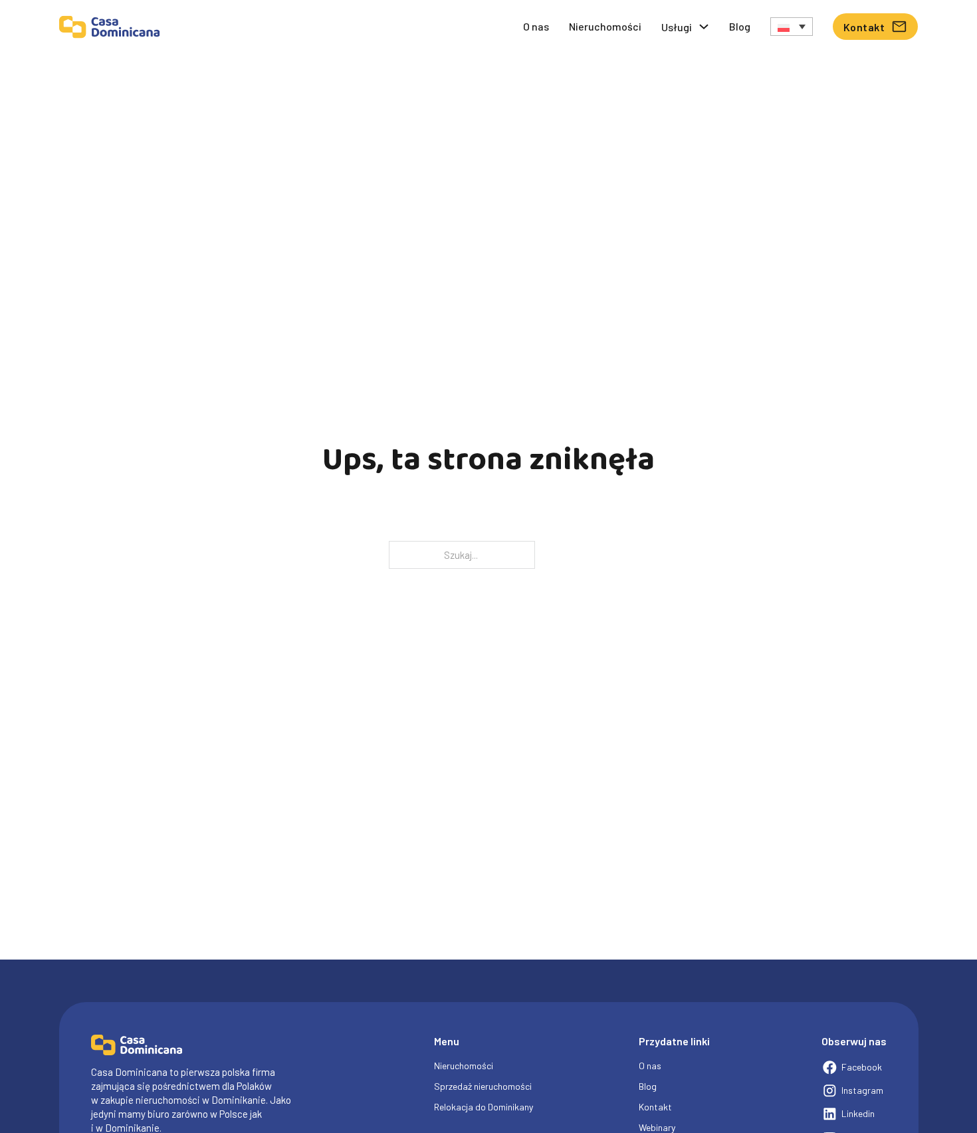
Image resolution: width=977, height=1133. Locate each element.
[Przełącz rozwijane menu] (704, 26)
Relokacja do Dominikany (483, 1106)
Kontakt (864, 27)
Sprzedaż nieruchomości (483, 1086)
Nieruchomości (605, 26)
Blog (739, 26)
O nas (536, 26)
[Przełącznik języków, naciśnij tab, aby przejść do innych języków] (791, 26)
